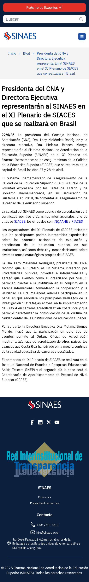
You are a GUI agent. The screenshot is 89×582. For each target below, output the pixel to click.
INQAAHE (60, 221)
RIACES (77, 221)
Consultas (44, 497)
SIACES (19, 221)
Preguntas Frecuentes (44, 503)
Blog (26, 53)
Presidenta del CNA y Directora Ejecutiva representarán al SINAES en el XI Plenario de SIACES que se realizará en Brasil (57, 63)
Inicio (12, 53)
